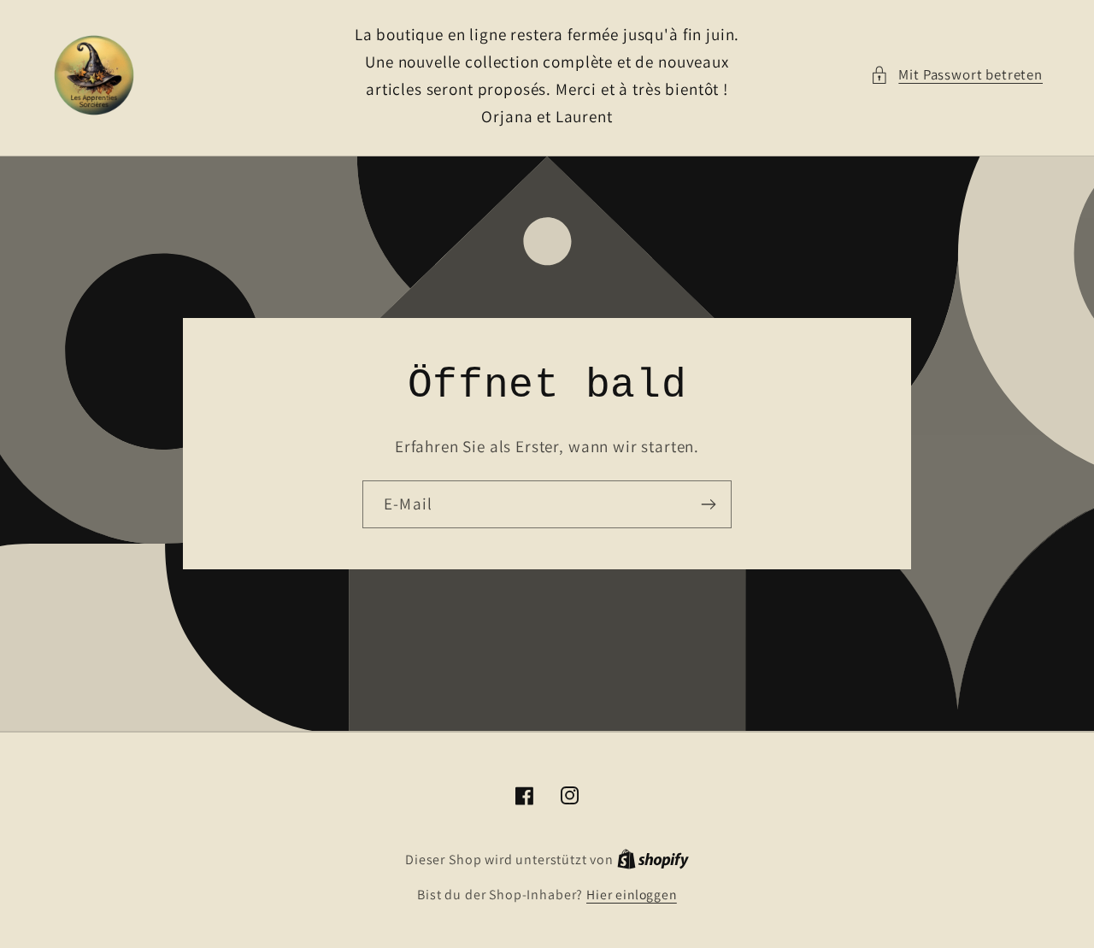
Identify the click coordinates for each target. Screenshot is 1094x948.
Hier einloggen (631, 894)
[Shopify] (653, 859)
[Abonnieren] (708, 504)
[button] (956, 75)
